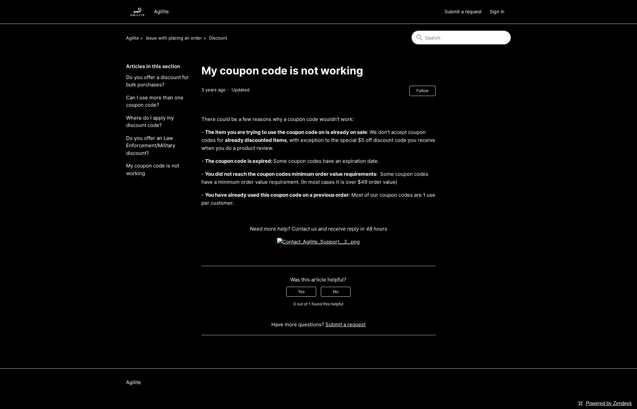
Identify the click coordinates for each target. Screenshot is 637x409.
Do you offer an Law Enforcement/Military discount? (150, 145)
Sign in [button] (497, 11)
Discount (218, 38)
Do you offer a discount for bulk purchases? (157, 81)
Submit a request (463, 11)
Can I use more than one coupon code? (154, 101)
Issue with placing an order (174, 38)
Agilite (132, 38)
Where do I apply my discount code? (150, 122)
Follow (422, 90)
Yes (301, 291)
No (335, 291)
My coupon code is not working (152, 169)
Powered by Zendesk (609, 403)
